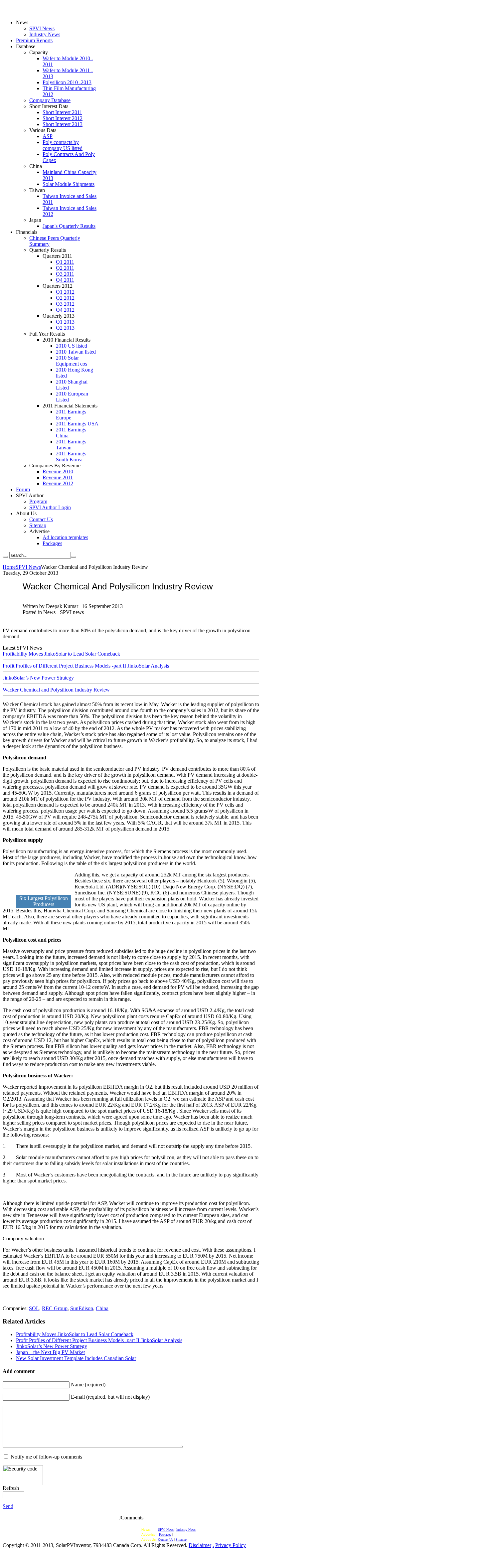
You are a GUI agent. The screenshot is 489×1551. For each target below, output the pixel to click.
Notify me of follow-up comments (46, 1457)
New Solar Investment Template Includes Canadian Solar (76, 1358)
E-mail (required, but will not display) (110, 1397)
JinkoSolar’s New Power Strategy (38, 678)
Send (8, 1506)
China (102, 1308)
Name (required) (88, 1384)
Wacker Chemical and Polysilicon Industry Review (56, 690)
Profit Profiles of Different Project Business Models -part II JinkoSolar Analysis (86, 666)
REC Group (55, 1308)
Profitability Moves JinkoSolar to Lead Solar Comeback (61, 654)
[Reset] (73, 557)
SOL (34, 1308)
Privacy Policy (230, 1545)
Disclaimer (200, 1545)
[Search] (5, 557)
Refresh (11, 1488)
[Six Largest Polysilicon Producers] (43, 893)
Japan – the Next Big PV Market (50, 1352)
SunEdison (81, 1308)
